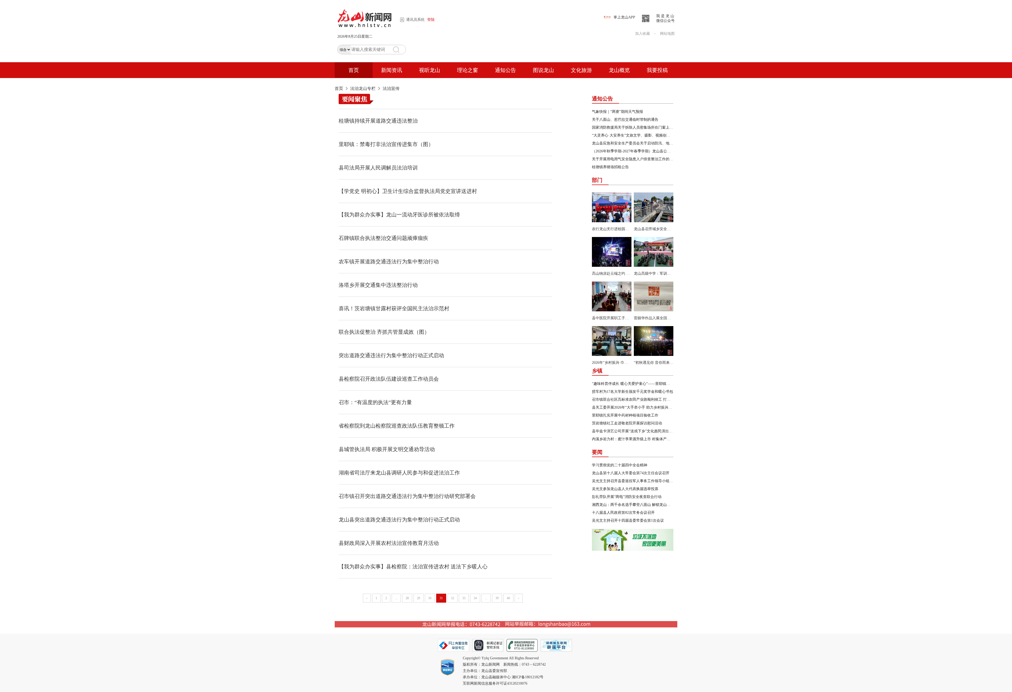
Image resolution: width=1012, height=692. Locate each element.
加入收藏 (642, 34)
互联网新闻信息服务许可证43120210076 (495, 683)
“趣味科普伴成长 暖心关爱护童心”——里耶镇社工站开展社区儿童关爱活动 (653, 384)
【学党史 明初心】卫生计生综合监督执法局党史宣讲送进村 (408, 191)
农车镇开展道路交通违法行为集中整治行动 (389, 261)
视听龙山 (429, 70)
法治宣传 (391, 88)
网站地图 (667, 34)
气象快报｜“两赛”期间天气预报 (617, 112)
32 (452, 598)
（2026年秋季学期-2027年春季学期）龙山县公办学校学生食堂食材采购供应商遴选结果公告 (666, 151)
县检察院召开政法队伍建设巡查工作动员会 (389, 379)
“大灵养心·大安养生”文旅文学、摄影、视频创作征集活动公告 (642, 135)
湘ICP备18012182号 (527, 677)
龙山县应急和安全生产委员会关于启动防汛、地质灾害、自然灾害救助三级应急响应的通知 (665, 143)
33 (463, 598)
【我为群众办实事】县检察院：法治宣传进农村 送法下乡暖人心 (413, 566)
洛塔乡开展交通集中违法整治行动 (378, 285)
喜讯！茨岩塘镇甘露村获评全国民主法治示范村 (394, 308)
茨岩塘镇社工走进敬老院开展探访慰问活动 (627, 423)
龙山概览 (619, 70)
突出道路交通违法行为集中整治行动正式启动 (391, 355)
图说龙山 (543, 70)
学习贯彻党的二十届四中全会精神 (619, 465)
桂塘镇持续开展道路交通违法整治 (378, 121)
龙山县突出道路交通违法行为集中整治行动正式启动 (399, 519)
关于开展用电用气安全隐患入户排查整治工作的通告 (634, 159)
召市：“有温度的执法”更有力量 (375, 402)
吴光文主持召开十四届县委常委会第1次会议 (628, 520)
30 (429, 598)
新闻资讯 (391, 70)
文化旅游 (581, 70)
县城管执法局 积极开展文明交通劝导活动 (387, 449)
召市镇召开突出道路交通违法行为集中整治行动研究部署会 (407, 496)
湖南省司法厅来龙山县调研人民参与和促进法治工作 (399, 473)
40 (508, 598)
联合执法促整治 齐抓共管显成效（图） (384, 332)
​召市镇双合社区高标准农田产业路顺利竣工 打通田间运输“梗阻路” (645, 399)
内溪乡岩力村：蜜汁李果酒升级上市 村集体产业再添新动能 (640, 439)
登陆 (431, 20)
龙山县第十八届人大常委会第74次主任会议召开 (630, 473)
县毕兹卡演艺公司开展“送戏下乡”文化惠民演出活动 (634, 431)
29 (418, 598)
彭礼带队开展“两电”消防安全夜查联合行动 (626, 497)
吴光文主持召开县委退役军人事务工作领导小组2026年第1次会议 (644, 481)
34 (475, 598)
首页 (353, 70)
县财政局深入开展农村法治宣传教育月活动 (389, 543)
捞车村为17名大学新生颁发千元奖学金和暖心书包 (632, 392)
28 (407, 598)
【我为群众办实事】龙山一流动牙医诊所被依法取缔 (399, 214)
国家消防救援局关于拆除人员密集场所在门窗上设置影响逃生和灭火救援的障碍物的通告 (664, 127)
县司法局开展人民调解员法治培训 (378, 168)
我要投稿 (657, 70)
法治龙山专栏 (363, 88)
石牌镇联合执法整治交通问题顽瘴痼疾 (383, 238)
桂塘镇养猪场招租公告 (610, 167)
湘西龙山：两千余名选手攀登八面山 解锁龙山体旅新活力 (638, 505)
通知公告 (505, 70)
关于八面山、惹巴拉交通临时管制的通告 (625, 120)
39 (497, 598)
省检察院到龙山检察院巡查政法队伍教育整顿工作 (397, 426)
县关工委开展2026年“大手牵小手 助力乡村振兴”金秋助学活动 (642, 407)
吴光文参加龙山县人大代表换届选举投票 (625, 489)
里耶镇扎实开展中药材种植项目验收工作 (625, 415)
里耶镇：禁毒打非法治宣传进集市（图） (386, 144)
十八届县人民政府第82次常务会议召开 (623, 513)
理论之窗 (467, 70)
